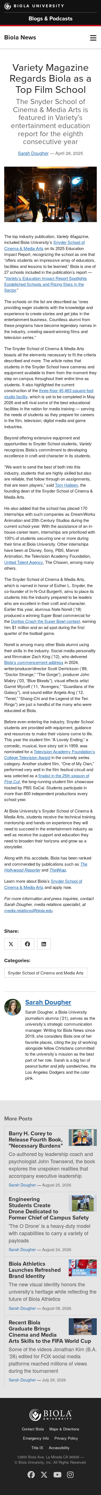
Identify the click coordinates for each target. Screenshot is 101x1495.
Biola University (39, 6)
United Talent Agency (23, 562)
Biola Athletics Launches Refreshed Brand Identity (35, 1270)
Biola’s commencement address (33, 662)
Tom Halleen (66, 485)
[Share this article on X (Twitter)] (11, 944)
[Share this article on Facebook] (28, 944)
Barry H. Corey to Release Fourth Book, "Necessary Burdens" (36, 1139)
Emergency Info (36, 1438)
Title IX (37, 1447)
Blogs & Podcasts (51, 18)
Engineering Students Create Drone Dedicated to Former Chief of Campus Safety (49, 1208)
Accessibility (59, 1447)
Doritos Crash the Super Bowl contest (45, 621)
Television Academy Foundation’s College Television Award (49, 754)
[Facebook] (31, 1474)
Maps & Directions (64, 1429)
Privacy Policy (66, 1438)
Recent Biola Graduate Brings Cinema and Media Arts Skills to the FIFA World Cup (50, 1332)
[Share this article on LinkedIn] (44, 944)
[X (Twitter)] (44, 1474)
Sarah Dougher (33, 153)
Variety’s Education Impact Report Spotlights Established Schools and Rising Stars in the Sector (45, 284)
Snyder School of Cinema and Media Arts (46, 973)
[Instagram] (70, 1474)
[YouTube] (57, 1474)
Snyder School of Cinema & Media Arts (43, 884)
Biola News (20, 37)
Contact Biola (33, 1429)
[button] (93, 37)
